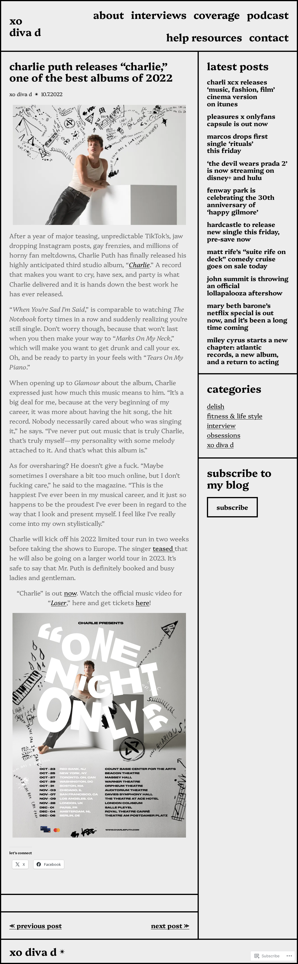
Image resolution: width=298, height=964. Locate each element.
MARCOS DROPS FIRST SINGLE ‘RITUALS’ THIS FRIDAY (237, 143)
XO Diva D (25, 26)
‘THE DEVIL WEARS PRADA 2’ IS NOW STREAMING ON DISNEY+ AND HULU (247, 170)
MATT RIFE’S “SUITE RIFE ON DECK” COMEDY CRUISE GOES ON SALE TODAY (246, 258)
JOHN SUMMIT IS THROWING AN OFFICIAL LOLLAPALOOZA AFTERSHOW (247, 286)
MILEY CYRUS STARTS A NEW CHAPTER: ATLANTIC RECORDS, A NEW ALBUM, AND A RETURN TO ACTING (247, 350)
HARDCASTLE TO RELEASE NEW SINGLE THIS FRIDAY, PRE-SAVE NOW (243, 231)
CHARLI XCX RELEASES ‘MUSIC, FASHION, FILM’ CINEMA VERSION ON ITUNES (241, 92)
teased (164, 548)
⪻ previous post (35, 925)
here (142, 602)
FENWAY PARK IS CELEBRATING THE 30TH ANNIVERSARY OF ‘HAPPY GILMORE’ (240, 200)
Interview (221, 425)
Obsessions (223, 434)
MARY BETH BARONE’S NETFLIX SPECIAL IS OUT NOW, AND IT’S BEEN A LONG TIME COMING (247, 316)
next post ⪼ (170, 925)
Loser (58, 602)
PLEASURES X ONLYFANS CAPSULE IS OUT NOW (241, 120)
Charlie (139, 264)
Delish (215, 405)
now (70, 592)
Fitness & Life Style (234, 415)
